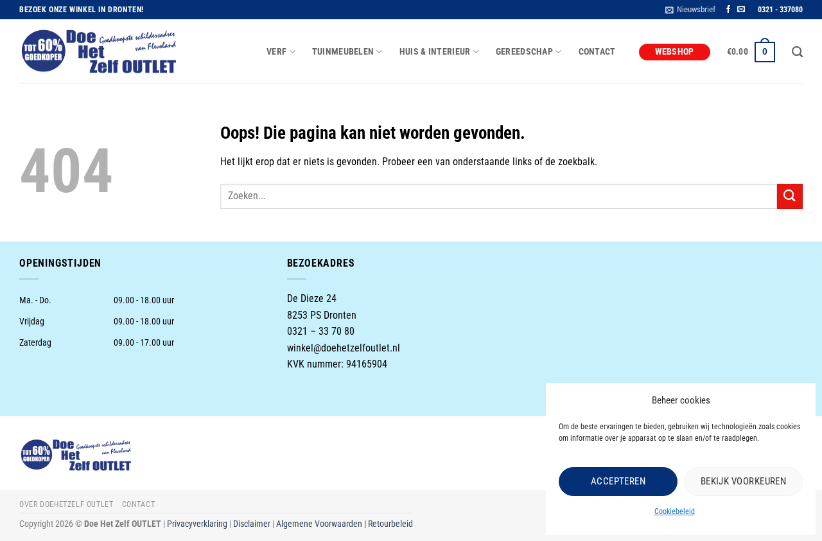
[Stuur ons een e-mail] (741, 9)
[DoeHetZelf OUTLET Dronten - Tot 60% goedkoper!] (99, 52)
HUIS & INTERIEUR (435, 51)
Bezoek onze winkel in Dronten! (81, 9)
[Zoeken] (797, 52)
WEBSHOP (674, 51)
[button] (690, 9)
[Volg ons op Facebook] (728, 9)
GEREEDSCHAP (524, 51)
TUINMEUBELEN (343, 51)
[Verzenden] (790, 196)
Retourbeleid (390, 524)
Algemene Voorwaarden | (322, 524)
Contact (597, 51)
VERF (276, 51)
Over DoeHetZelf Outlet (66, 504)
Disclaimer (251, 524)
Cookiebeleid (674, 511)
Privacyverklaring (197, 524)
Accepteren (618, 481)
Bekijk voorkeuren (744, 481)
